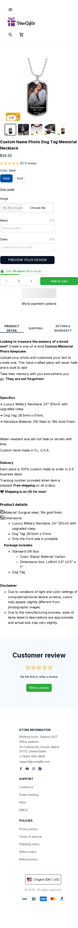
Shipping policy (29, 844)
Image (4, 198)
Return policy (28, 851)
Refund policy (28, 859)
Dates (4, 239)
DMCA (23, 810)
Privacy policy (28, 829)
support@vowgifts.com (34, 761)
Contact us (26, 787)
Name (4, 220)
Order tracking (28, 794)
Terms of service (30, 836)
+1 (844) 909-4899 (32, 756)
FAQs (22, 802)
